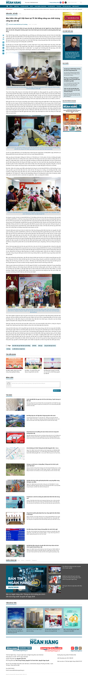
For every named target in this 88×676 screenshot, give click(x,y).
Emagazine (34, 560)
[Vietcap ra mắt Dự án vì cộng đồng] (15, 469)
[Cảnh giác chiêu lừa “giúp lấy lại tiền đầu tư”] (55, 589)
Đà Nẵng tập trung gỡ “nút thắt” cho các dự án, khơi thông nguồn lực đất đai (52, 372)
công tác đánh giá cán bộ (50, 345)
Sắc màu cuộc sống (67, 6)
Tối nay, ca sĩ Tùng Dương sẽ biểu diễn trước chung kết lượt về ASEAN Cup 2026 (72, 79)
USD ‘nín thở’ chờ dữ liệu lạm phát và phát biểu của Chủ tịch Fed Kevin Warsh (72, 90)
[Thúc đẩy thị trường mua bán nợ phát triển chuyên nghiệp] (55, 570)
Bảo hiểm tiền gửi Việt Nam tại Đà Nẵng (21, 345)
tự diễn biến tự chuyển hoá (18, 349)
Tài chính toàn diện (24, 6)
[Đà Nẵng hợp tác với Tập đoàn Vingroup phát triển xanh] (15, 421)
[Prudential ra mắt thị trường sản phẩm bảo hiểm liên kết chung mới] (15, 502)
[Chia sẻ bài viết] (3, 50)
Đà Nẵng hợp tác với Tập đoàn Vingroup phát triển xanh (41, 415)
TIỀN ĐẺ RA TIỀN (11, 603)
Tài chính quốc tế (51, 6)
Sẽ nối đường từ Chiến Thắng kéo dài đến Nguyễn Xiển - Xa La (42, 448)
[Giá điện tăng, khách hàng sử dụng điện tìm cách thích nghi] (15, 534)
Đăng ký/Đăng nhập (54, 2)
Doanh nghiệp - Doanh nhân (40, 6)
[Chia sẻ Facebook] (3, 42)
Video (18, 560)
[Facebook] (60, 2)
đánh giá (40, 345)
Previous (63, 44)
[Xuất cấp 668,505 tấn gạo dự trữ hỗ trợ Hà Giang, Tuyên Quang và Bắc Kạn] (15, 404)
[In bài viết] (3, 53)
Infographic (28, 560)
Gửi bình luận (57, 390)
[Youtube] (63, 2)
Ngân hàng (16, 6)
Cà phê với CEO (68, 31)
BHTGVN (34, 345)
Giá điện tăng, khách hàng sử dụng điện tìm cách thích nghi (42, 529)
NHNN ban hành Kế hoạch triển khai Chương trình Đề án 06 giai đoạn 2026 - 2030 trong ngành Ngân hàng (71, 577)
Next (80, 44)
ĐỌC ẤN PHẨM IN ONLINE (69, 101)
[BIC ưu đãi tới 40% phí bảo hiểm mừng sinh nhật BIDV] (72, 618)
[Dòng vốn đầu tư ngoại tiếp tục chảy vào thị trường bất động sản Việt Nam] (72, 43)
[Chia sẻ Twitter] (3, 45)
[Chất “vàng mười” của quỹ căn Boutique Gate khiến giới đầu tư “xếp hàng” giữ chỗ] (16, 618)
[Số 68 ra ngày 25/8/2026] (72, 118)
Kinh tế (31, 6)
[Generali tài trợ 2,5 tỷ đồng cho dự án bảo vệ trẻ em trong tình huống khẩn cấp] (15, 437)
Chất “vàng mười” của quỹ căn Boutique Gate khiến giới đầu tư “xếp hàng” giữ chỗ (15, 631)
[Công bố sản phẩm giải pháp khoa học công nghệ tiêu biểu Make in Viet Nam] (15, 518)
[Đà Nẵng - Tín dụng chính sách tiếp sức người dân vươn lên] (33, 363)
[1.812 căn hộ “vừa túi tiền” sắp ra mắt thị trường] (34, 618)
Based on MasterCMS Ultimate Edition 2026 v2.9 (16, 674)
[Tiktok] (66, 2)
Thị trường (59, 6)
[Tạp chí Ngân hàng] (51, 649)
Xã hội (19, 13)
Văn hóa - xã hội (12, 13)
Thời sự (10, 6)
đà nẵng (8, 349)
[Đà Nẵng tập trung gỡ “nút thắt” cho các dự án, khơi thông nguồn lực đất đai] (52, 363)
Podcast (22, 560)
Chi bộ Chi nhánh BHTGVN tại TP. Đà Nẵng (18, 24)
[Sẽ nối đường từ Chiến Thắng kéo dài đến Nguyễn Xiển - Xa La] (15, 453)
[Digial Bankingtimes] (76, 649)
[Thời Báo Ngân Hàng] (14, 2)
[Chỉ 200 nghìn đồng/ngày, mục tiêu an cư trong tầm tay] (53, 618)
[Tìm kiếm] (81, 2)
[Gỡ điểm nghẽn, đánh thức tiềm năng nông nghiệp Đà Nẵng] (14, 363)
